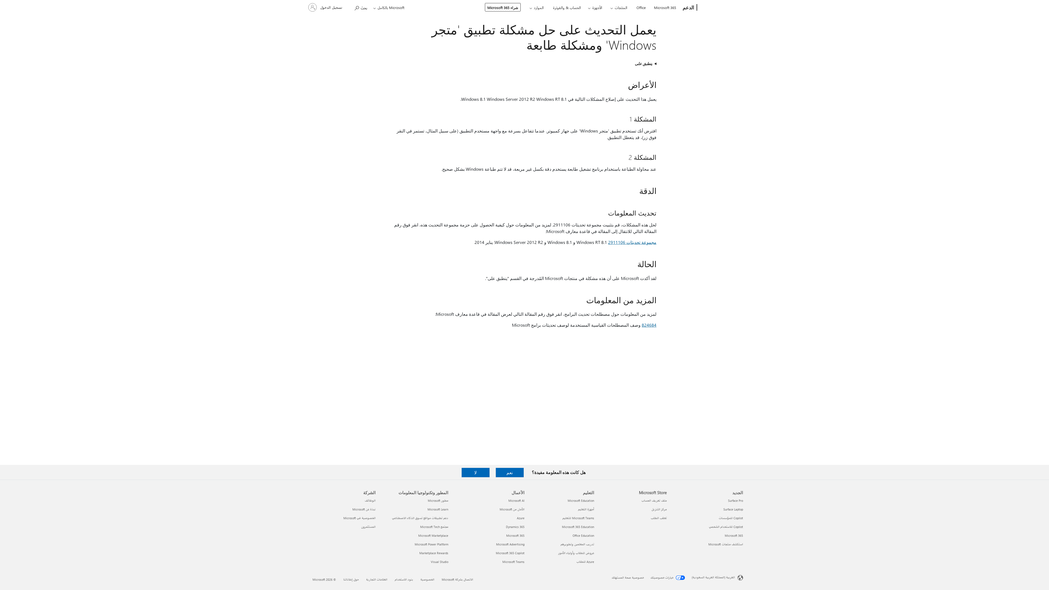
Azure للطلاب (585, 562)
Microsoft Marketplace (433, 535)
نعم (509, 472)
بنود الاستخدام (404, 579)
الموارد (539, 7)
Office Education (583, 535)
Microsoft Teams (513, 562)
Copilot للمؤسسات (731, 518)
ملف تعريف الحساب (654, 500)
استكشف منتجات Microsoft (725, 544)
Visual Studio (439, 562)
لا (475, 472)
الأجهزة (597, 7)
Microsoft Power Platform (431, 544)
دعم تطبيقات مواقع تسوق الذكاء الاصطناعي (420, 518)
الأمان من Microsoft (512, 509)
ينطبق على (643, 63)
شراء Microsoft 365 (502, 7)
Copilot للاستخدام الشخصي (726, 527)
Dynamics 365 (515, 527)
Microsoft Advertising (510, 544)
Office (641, 7)
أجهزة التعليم (586, 509)
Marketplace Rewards (433, 553)
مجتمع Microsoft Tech (434, 527)
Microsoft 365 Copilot (510, 553)
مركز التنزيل (659, 509)
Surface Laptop (733, 509)
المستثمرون (368, 527)
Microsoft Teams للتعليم (578, 518)
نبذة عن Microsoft (364, 509)
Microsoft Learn (438, 509)
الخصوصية (427, 579)
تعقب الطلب (659, 518)
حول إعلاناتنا (351, 579)
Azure (520, 518)
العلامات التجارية (376, 579)
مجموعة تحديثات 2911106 (632, 242)
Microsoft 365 (665, 7)
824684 (649, 325)
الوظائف (370, 500)
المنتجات (621, 7)
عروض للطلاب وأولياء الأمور (576, 553)
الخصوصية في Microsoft (359, 518)
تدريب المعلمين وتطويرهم (577, 544)
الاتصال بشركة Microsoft (457, 579)
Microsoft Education (581, 500)
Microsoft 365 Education (578, 527)
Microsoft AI (516, 500)
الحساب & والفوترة (567, 7)
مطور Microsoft (438, 500)
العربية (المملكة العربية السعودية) (713, 577)
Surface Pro (735, 500)
